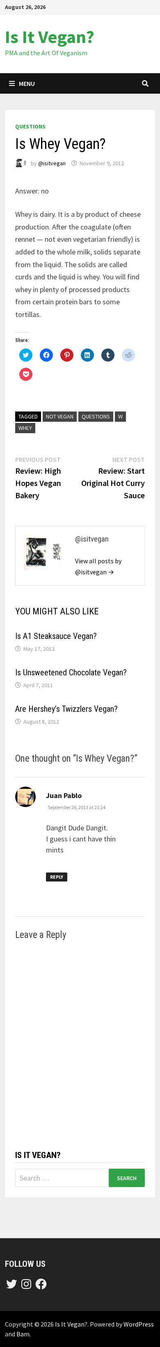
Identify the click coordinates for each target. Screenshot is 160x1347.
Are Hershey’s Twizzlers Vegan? (66, 709)
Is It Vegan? (49, 36)
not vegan (59, 416)
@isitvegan (52, 163)
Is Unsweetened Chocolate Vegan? (71, 672)
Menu (27, 83)
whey (25, 428)
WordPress (138, 1324)
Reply (56, 877)
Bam (23, 1334)
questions (30, 126)
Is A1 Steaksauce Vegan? (56, 636)
